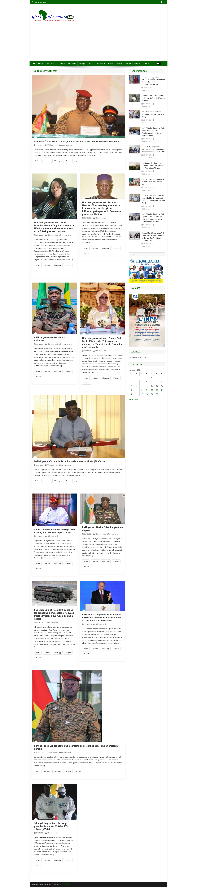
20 (142, 390)
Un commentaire (66, 235)
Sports (110, 63)
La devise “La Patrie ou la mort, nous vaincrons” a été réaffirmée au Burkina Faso (76, 141)
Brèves (62, 63)
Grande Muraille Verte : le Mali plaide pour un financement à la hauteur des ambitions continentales (152, 236)
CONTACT (147, 63)
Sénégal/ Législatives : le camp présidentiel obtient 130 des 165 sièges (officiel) (50, 826)
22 (152, 390)
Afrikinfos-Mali (52, 145)
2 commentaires (114, 534)
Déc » (136, 399)
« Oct (131, 399)
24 (162, 390)
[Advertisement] (98, 44)
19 (136, 390)
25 (131, 394)
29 (152, 394)
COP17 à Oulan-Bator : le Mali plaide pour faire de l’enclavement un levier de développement (152, 132)
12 (136, 386)
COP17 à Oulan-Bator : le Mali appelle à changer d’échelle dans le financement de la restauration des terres (152, 218)
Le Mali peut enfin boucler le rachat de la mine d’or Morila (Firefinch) (69, 461)
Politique (82, 63)
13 (142, 386)
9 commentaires (66, 344)
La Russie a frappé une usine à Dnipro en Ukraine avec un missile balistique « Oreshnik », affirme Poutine (101, 617)
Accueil (40, 63)
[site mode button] (159, 63)
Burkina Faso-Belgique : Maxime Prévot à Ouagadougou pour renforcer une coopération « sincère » (153, 80)
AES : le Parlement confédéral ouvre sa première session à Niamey (152, 181)
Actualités (50, 63)
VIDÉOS (119, 63)
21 (147, 390)
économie (72, 63)
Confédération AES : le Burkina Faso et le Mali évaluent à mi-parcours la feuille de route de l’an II (153, 199)
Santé (91, 63)
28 (147, 394)
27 (142, 394)
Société (100, 63)
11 (131, 386)
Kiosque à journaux (133, 63)
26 (136, 394)
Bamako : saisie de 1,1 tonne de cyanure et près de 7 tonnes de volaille (153, 98)
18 (131, 390)
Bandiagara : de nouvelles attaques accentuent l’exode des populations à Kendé (152, 165)
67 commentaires (67, 145)
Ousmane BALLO (146, 158)
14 (147, 386)
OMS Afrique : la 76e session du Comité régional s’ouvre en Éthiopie (152, 114)
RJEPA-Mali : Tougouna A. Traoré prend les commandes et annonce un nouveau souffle (153, 149)
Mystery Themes (63, 884)
